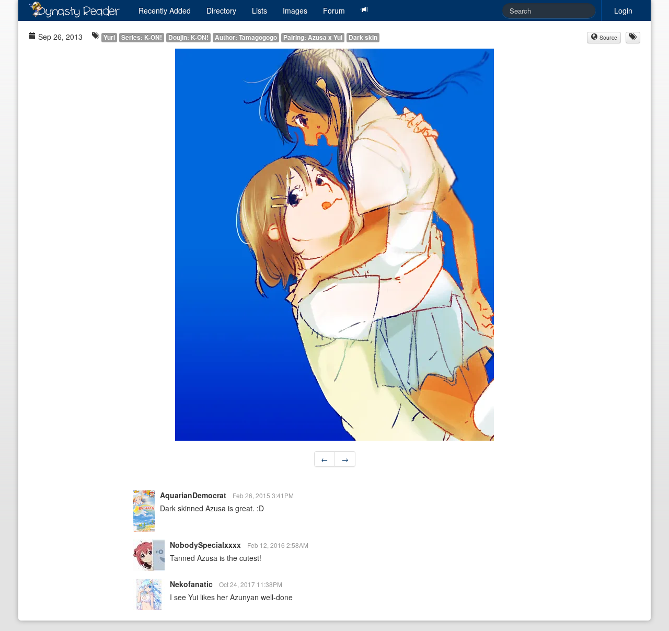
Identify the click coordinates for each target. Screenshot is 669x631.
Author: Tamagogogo (246, 37)
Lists (259, 10)
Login (623, 10)
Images (295, 10)
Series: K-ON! (141, 37)
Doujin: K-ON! (188, 37)
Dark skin (363, 37)
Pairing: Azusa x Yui (312, 37)
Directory (221, 10)
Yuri (109, 37)
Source (607, 37)
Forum (334, 10)
